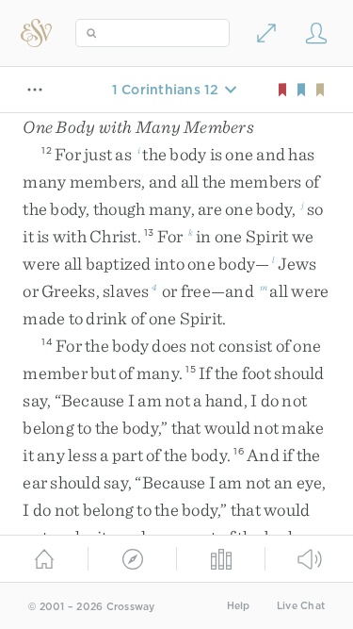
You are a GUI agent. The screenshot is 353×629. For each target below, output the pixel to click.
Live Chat (301, 606)
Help (238, 606)
